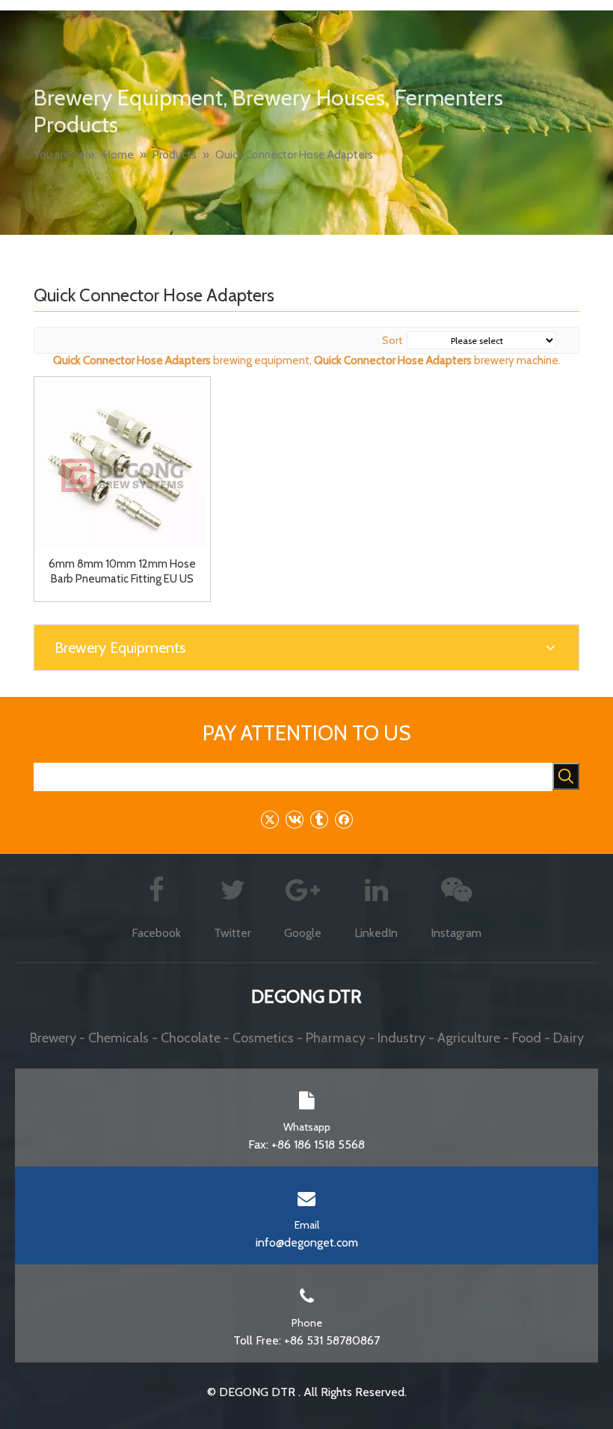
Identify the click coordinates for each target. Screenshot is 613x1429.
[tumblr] (318, 819)
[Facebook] (343, 819)
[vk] (294, 819)
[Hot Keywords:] (565, 776)
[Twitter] (269, 819)
